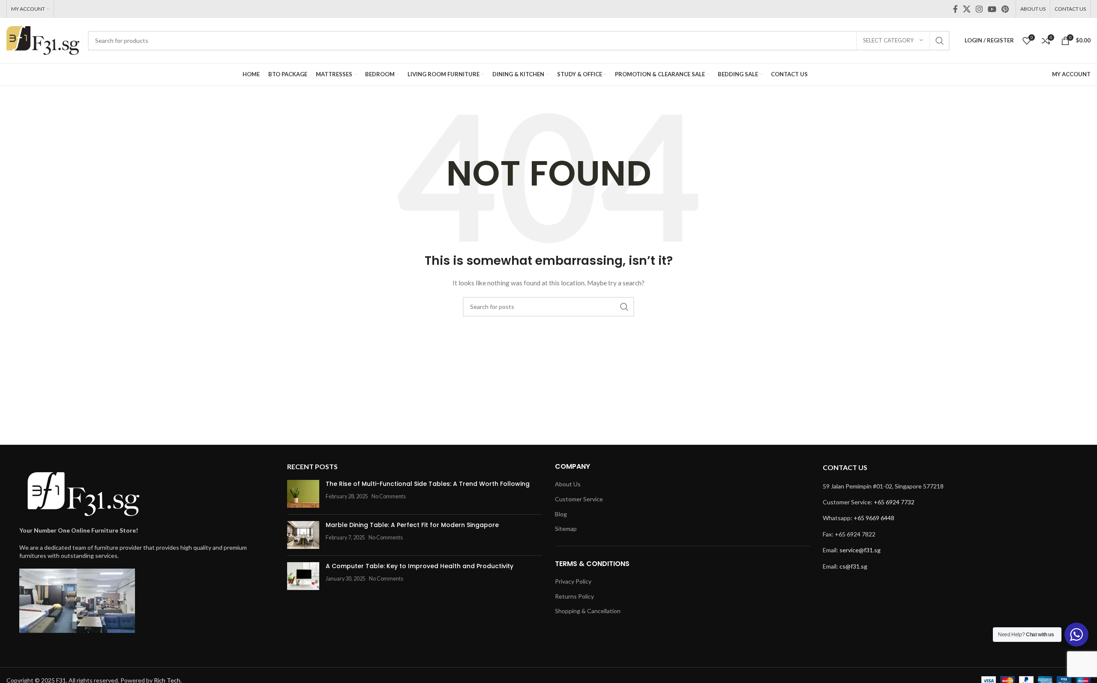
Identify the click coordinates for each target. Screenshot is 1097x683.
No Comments (389, 496)
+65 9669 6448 (874, 517)
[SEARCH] (940, 41)
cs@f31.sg (853, 566)
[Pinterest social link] (1005, 9)
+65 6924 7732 (894, 502)
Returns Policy (574, 596)
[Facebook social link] (955, 9)
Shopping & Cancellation (587, 610)
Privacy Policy (573, 581)
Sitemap (566, 528)
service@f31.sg (860, 550)
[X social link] (966, 9)
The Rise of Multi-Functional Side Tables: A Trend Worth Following (428, 483)
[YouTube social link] (992, 9)
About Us (568, 484)
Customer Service (579, 499)
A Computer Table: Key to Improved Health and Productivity (419, 566)
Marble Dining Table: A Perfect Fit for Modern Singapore (412, 525)
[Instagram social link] (979, 9)
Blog (561, 514)
